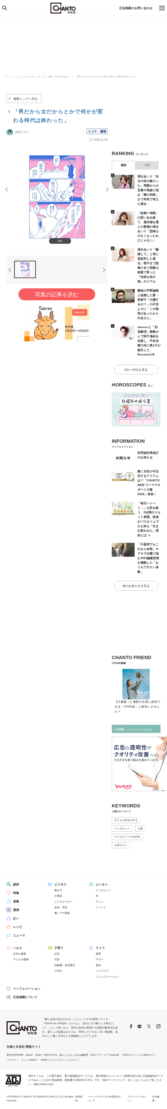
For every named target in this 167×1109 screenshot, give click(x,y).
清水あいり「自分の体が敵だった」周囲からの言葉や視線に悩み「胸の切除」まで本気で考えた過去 (148, 190)
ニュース (19, 935)
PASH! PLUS (50, 1055)
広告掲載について (25, 997)
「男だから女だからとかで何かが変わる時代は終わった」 (106, 76)
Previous (6, 189)
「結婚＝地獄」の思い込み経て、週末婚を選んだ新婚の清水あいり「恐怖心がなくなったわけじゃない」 (148, 226)
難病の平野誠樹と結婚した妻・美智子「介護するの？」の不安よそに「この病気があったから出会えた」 (148, 304)
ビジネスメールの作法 (127, 836)
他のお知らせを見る (136, 586)
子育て (58, 948)
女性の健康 (19, 953)
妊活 (57, 953)
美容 (98, 965)
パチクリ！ (12, 1060)
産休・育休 (60, 907)
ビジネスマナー (63, 901)
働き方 (58, 890)
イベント (101, 907)
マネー (100, 959)
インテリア (102, 970)
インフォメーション (26, 988)
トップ (8, 76)
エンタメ (102, 884)
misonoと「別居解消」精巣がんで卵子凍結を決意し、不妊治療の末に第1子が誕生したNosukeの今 (148, 340)
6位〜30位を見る (136, 369)
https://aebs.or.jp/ (43, 1084)
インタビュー (122, 828)
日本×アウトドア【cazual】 (105, 1055)
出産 (57, 959)
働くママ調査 (62, 913)
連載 (16, 901)
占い (16, 918)
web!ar (29, 1055)
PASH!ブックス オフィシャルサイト (60, 1060)
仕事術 (58, 895)
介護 (140, 828)
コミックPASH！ (30, 1060)
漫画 (16, 910)
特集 (16, 893)
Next (107, 189)
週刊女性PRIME (15, 1055)
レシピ (17, 927)
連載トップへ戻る (25, 98)
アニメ (100, 901)
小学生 (58, 970)
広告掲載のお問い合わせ (136, 8)
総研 (16, 884)
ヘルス (17, 948)
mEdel (38, 1055)
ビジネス (60, 884)
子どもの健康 (21, 959)
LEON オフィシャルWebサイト (139, 1055)
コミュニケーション (107, 976)
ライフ (100, 948)
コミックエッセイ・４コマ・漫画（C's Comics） (43, 76)
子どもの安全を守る (126, 820)
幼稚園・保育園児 (64, 965)
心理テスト (120, 845)
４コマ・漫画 (97, 131)
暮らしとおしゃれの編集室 (73, 1055)
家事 (98, 953)
